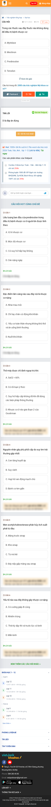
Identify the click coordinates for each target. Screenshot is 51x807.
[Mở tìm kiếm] (26, 3)
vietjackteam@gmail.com (17, 778)
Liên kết (6, 788)
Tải (43, 94)
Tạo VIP (34, 3)
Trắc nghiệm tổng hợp (14, 18)
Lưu (46, 22)
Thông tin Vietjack (11, 792)
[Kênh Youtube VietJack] (10, 762)
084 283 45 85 (13, 774)
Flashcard (13, 94)
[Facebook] (4, 762)
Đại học (27, 18)
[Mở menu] (10, 3)
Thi (30, 94)
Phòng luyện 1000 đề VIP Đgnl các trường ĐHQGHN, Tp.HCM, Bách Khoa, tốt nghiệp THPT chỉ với (25, 175)
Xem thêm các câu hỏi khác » (25, 664)
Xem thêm (6, 723)
